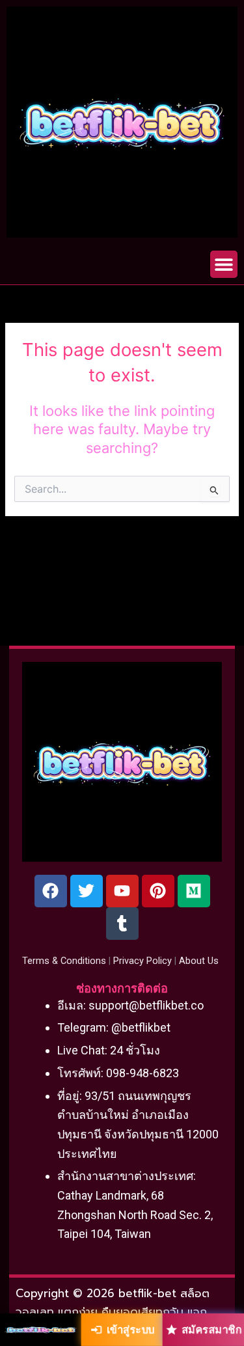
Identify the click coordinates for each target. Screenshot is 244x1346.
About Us (199, 961)
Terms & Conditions (64, 961)
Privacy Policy (142, 961)
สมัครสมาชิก (211, 1329)
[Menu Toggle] (223, 264)
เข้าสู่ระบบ (130, 1329)
